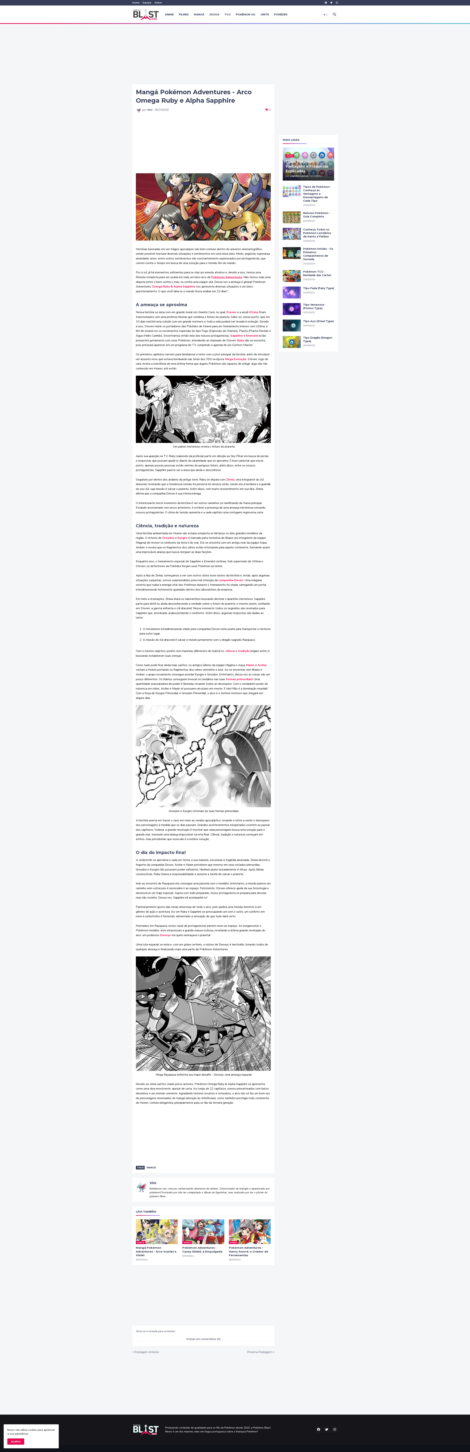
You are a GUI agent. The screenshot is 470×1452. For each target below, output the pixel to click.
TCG (228, 14)
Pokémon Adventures (226, 277)
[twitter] (331, 3)
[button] (326, 14)
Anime (169, 14)
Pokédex (281, 14)
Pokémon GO (245, 14)
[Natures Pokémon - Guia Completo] (292, 217)
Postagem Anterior (146, 1352)
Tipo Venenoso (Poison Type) (313, 306)
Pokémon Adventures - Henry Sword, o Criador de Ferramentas (248, 1251)
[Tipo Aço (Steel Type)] (292, 325)
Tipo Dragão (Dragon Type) (317, 339)
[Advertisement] (235, 54)
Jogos (214, 14)
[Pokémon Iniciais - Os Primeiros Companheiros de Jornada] (292, 253)
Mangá (199, 14)
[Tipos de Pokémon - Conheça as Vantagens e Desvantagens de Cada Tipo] (292, 191)
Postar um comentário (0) (203, 1339)
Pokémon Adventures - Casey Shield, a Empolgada (202, 1249)
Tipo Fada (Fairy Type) (318, 288)
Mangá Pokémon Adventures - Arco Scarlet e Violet (156, 1251)
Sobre (158, 2)
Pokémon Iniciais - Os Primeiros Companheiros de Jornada (318, 254)
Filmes (184, 14)
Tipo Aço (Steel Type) (318, 321)
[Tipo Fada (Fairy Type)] (292, 292)
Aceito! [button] (16, 1441)
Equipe (147, 2)
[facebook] (326, 3)
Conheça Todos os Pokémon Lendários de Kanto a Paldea (317, 233)
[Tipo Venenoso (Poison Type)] (292, 309)
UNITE (265, 14)
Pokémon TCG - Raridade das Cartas (317, 273)
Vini (153, 1183)
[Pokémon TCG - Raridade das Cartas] (292, 276)
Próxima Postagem (259, 1352)
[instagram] (337, 3)
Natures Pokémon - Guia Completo (316, 214)
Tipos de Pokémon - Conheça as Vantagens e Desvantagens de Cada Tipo (317, 193)
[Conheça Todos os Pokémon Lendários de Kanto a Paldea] (292, 234)
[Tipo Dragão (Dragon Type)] (292, 342)
